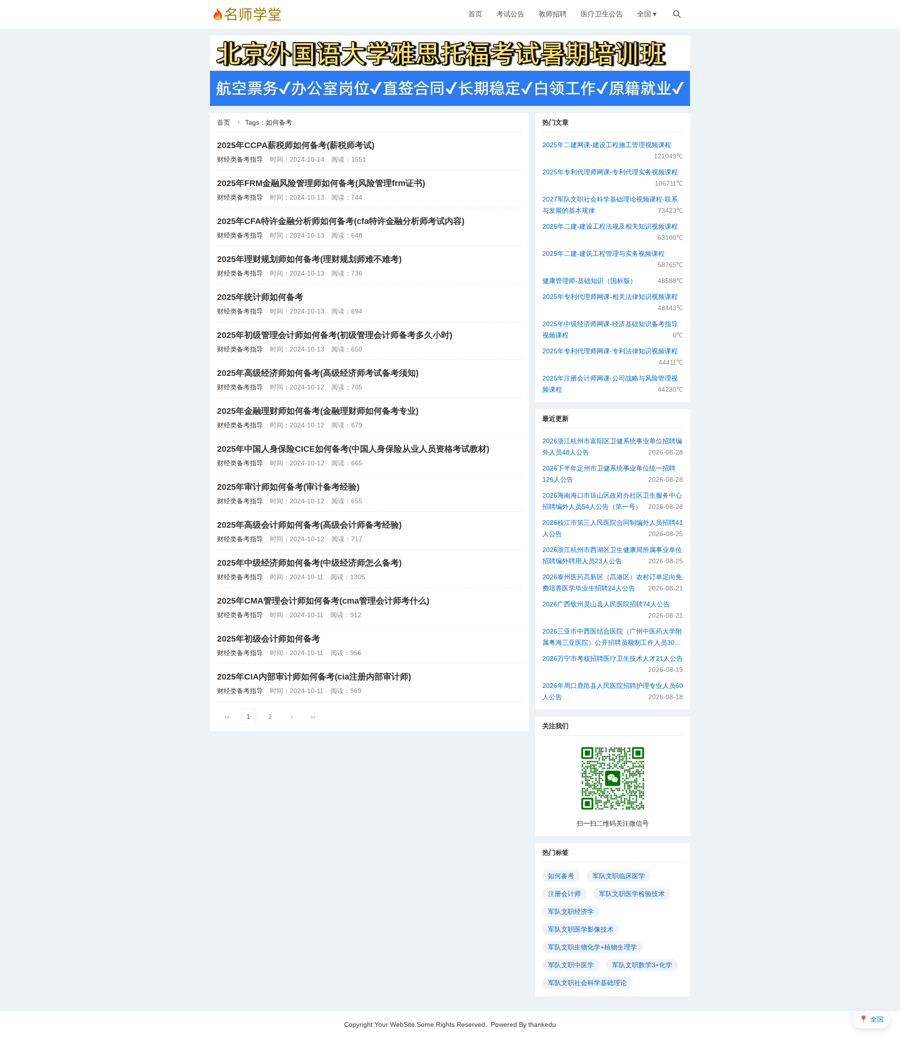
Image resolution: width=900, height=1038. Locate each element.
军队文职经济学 (571, 911)
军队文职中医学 (571, 965)
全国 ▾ (647, 14)
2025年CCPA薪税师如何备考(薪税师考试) (296, 145)
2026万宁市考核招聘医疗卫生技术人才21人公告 (612, 658)
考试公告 (510, 14)
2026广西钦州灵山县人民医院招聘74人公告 (606, 604)
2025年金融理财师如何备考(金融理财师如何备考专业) (318, 411)
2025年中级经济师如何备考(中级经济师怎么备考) (309, 563)
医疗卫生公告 (602, 14)
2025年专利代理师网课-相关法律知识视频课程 (610, 296)
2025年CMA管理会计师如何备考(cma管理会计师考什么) (323, 600)
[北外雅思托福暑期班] (450, 52)
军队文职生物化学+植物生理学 (592, 947)
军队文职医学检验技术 (632, 893)
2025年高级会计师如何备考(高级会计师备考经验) (309, 525)
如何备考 (561, 876)
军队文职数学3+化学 (642, 965)
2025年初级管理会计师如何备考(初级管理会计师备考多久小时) (334, 335)
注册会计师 (564, 893)
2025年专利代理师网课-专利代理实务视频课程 (610, 172)
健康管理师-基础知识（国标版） (589, 280)
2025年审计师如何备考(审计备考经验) (288, 487)
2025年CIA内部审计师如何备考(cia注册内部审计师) (314, 676)
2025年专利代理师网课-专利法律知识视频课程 (610, 351)
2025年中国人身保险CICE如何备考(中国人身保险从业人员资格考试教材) (353, 449)
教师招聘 (553, 14)
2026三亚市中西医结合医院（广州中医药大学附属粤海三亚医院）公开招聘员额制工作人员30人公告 (612, 642)
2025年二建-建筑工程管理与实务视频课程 (603, 253)
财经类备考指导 (240, 159)
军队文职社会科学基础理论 (587, 982)
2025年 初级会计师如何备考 (268, 638)
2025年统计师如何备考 (260, 297)
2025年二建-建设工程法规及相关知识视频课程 (610, 226)
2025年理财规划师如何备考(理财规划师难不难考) (309, 259)
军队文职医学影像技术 (581, 929)
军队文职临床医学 (618, 876)
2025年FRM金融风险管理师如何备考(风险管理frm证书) (321, 183)
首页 (475, 14)
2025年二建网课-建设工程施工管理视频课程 (606, 145)
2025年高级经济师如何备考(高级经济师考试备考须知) (318, 373)
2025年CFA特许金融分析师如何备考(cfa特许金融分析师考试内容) (341, 221)
